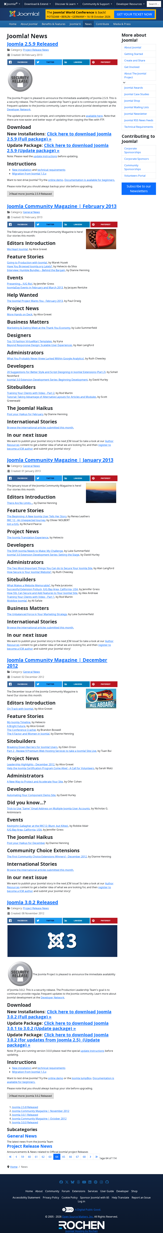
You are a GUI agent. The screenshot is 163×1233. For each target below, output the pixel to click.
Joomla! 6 (75, 24)
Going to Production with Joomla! (27, 262)
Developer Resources (129, 4)
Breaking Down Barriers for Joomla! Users (32, 747)
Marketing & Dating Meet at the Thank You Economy (38, 328)
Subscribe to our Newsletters (139, 188)
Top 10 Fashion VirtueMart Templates (29, 341)
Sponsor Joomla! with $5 (94, 1197)
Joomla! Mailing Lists (136, 107)
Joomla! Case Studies (136, 94)
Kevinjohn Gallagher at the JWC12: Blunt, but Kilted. (37, 826)
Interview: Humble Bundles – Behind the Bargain (36, 270)
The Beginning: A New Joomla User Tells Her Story (36, 516)
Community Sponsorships (132, 167)
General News (31, 212)
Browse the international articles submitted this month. (40, 427)
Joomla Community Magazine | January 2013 (60, 460)
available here (94, 116)
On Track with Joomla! (20, 708)
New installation (22, 170)
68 (84, 1157)
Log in (81, 1201)
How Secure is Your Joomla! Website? (29, 572)
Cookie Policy (70, 1197)
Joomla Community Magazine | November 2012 (40, 1111)
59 (22, 1157)
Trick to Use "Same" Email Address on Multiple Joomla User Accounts (48, 808)
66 (70, 1157)
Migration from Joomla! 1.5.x (29, 173)
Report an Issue (141, 1197)
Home (12, 24)
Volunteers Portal (134, 175)
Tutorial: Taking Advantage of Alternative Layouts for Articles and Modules (51, 397)
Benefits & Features (53, 24)
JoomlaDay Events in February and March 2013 (35, 287)
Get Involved (131, 67)
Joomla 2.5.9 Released (32, 43)
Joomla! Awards (133, 87)
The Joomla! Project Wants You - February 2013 (35, 301)
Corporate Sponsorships (132, 150)
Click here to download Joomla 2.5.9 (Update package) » (58, 147)
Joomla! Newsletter (135, 114)
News (88, 24)
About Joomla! (29, 24)
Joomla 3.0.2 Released (32, 902)
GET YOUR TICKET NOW (134, 14)
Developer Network (19, 109)
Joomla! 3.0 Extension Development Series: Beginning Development (47, 379)
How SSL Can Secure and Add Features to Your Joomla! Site (42, 593)
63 (50, 1157)
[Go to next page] (90, 1157)
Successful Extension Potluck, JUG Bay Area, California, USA (42, 589)
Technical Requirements (138, 127)
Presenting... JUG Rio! (19, 283)
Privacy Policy (51, 1197)
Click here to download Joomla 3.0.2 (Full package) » (59, 1014)
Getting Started (133, 54)
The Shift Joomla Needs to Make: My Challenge (35, 551)
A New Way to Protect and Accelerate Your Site (35, 781)
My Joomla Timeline (18, 722)
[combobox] (154, 4)
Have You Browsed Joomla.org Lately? (29, 266)
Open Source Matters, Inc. (78, 1216)
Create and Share (134, 60)
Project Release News (36, 50)
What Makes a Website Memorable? (28, 585)
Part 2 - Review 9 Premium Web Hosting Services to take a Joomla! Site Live (51, 751)
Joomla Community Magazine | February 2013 (62, 206)
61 (36, 1157)
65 (63, 1157)
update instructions (45, 156)
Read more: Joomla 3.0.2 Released (31, 1096)
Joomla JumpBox (81, 1078)
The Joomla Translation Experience (27, 537)
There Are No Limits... (20, 503)
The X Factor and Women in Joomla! (28, 733)
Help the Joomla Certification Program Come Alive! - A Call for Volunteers (50, 768)
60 (29, 1157)
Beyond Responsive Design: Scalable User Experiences (39, 345)
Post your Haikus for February (25, 414)
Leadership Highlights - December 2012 (30, 764)
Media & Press (122, 24)
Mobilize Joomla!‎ (17, 600)
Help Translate (120, 1197)
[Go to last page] (96, 1157)
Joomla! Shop (132, 100)
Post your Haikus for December (26, 843)
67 (77, 1157)
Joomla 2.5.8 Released (25, 1107)
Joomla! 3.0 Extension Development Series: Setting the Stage (43, 554)
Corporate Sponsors (136, 159)
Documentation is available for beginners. (89, 180)
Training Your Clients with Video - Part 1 (30, 597)
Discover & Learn (65, 4)
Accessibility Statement (26, 1197)
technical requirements (51, 170)
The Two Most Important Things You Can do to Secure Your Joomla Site (49, 568)
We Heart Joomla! (17, 249)
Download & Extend (36, 4)
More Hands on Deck (19, 314)
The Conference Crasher (21, 730)
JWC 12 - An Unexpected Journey (26, 520)
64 (56, 1157)
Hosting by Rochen (81, 1231)
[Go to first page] (10, 1157)
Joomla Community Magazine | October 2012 (39, 1118)
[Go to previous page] (16, 1157)
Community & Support (96, 4)
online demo (55, 180)
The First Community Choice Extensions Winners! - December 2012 (47, 856)
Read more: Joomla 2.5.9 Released (31, 194)
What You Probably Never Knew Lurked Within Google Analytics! (45, 358)
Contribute (102, 24)
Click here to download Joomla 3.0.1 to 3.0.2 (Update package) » (58, 1025)
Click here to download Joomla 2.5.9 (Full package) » (59, 136)
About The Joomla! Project (135, 75)
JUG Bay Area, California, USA (24, 829)
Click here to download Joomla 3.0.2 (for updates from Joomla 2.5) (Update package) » (58, 1040)
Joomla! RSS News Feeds (138, 120)
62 (43, 1157)
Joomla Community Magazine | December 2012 (57, 663)
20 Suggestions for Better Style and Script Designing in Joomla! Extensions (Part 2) (56, 372)
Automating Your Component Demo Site (31, 795)
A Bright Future (16, 726)
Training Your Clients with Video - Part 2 (30, 393)
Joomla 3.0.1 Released (25, 1115)
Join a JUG (13, 524)
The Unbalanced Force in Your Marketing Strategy (37, 614)
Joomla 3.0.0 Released (25, 1122)
